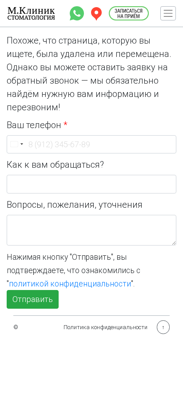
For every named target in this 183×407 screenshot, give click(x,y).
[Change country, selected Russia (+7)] (16, 144)
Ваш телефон (37, 125)
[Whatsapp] (78, 12)
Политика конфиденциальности (105, 327)
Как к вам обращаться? (55, 164)
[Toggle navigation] (168, 13)
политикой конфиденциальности (70, 283)
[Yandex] (97, 12)
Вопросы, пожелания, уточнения (75, 204)
